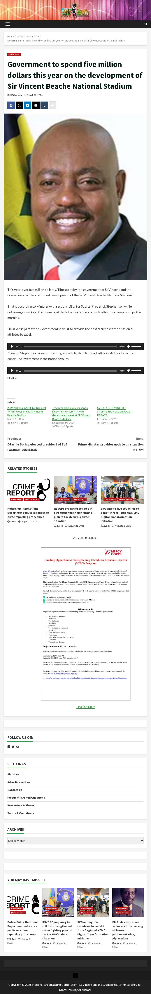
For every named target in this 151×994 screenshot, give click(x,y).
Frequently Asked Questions (26, 797)
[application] (75, 346)
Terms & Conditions (20, 813)
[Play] (12, 346)
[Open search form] (146, 24)
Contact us (14, 790)
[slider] (136, 346)
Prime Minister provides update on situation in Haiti (111, 444)
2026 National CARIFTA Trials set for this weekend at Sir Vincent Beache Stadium (26, 411)
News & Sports (32, 499)
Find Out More (85, 706)
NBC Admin (16, 95)
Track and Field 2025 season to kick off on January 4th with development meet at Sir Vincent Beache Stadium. (71, 413)
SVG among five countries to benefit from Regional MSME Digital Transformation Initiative (92, 930)
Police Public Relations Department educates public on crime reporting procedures (28, 513)
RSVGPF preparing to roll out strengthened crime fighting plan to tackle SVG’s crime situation (57, 930)
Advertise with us (18, 782)
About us (13, 774)
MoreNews (66, 989)
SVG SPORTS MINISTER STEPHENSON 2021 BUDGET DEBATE (114, 411)
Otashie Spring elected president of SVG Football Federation (37, 444)
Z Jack (13, 521)
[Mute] (128, 346)
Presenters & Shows (20, 805)
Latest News (14, 54)
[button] (8, 24)
